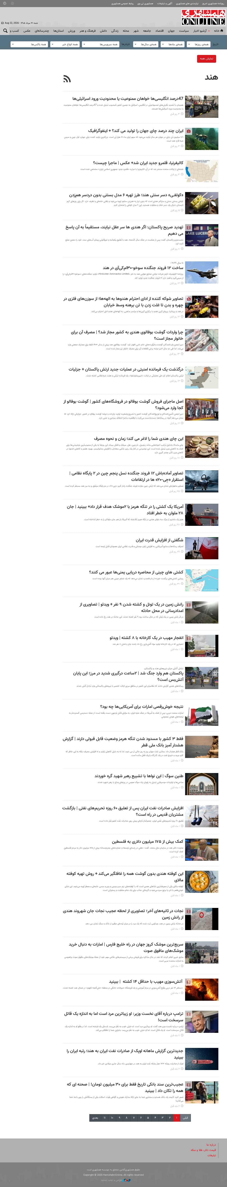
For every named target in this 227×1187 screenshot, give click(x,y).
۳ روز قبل (175, 114)
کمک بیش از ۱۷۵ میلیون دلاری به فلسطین (147, 842)
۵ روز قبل (175, 210)
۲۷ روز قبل (174, 525)
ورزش (71, 31)
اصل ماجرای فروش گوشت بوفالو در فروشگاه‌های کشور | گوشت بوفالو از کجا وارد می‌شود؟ (123, 404)
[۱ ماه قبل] (201, 612)
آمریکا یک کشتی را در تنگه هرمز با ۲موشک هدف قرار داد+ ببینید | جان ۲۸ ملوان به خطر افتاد (125, 510)
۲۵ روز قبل (174, 491)
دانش (103, 31)
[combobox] (199, 44)
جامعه (147, 31)
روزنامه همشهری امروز (213, 4)
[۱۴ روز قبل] (201, 377)
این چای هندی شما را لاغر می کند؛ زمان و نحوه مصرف (138, 439)
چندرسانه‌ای (42, 31)
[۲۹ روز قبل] (201, 548)
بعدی (95, 1118)
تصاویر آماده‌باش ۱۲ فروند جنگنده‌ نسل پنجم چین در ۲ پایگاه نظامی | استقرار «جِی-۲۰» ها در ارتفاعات (126, 476)
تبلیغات (211, 1155)
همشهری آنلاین (201, 17)
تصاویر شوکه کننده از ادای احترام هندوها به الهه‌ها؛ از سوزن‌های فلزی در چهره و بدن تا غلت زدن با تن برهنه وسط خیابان (123, 302)
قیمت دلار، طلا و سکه (203, 1150)
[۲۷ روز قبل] (201, 515)
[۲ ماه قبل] (201, 1022)
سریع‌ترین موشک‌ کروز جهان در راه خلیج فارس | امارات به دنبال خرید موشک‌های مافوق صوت (126, 947)
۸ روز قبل (175, 249)
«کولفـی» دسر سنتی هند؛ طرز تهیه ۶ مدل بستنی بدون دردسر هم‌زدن (126, 195)
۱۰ (112, 1118)
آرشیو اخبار (199, 31)
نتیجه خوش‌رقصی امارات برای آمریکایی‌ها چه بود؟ (141, 707)
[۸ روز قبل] (201, 235)
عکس (26, 31)
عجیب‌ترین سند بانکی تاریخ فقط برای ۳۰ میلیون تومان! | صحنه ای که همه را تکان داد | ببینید (125, 1087)
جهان (171, 31)
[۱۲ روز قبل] (201, 272)
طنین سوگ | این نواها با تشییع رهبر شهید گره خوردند (139, 776)
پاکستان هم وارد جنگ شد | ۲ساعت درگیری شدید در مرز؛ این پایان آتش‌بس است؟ (128, 676)
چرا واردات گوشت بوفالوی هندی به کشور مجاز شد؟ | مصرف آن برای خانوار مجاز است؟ (127, 335)
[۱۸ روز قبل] (201, 447)
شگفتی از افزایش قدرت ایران (159, 540)
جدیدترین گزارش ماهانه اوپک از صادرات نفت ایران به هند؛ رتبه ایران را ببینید (125, 1054)
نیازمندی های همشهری (187, 4)
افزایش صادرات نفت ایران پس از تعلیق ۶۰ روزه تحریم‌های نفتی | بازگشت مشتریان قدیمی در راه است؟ (122, 811)
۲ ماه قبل (175, 1035)
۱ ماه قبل (175, 622)
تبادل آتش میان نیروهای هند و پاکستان (163, 668)
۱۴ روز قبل (175, 381)
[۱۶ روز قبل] (201, 409)
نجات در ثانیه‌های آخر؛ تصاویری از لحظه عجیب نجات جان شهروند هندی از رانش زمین (123, 914)
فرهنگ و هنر (88, 31)
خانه (216, 31)
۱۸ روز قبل (175, 458)
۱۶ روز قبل (175, 423)
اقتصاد (159, 31)
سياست (184, 31)
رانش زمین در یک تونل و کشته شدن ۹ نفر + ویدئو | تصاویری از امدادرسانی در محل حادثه (131, 607)
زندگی (114, 31)
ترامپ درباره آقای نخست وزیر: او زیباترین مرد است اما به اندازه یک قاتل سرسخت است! (123, 1017)
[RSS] (67, 79)
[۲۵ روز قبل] (201, 481)
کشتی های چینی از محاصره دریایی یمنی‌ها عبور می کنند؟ (136, 572)
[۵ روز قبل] (201, 203)
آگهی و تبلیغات (164, 4)
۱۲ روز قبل (175, 283)
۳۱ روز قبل (174, 584)
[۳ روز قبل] (201, 107)
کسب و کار (12, 31)
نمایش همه (206, 58)
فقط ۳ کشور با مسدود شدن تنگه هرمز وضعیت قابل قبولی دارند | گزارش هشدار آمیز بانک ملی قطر (123, 742)
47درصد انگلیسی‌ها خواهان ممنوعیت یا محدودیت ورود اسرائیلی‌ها (127, 99)
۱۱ (105, 1118)
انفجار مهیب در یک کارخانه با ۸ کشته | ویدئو (146, 638)
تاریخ (215, 44)
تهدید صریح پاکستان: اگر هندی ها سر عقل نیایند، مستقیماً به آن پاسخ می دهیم (124, 230)
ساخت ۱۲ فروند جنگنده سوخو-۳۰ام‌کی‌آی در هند (143, 268)
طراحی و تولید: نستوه (112, 1180)
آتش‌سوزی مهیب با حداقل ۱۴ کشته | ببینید (146, 982)
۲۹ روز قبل (174, 552)
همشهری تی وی (145, 4)
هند (211, 77)
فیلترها (126, 44)
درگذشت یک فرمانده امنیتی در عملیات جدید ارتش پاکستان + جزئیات (126, 369)
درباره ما (211, 1145)
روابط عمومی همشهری (123, 4)
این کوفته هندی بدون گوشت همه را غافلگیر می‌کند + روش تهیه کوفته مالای (125, 877)
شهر (136, 31)
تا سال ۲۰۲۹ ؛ (176, 263)
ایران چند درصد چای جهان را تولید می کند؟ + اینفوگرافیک (135, 131)
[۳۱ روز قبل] (201, 580)
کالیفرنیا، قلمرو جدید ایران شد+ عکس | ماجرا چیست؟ (138, 163)
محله (126, 31)
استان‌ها (58, 31)
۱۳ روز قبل (174, 354)
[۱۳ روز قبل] (201, 340)
